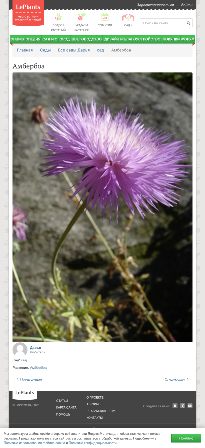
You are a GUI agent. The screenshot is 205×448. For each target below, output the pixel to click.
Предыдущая (30, 379)
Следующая (175, 379)
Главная (25, 49)
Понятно (186, 438)
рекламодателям (100, 411)
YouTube (190, 405)
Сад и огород (56, 38)
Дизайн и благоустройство (132, 38)
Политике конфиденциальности (92, 442)
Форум (187, 38)
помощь (63, 414)
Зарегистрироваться (155, 4)
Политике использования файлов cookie (34, 442)
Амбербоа (38, 367)
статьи (62, 400)
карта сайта (66, 407)
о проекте (95, 397)
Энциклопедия (25, 38)
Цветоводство (87, 38)
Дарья (35, 347)
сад (100, 49)
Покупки (171, 38)
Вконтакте (175, 405)
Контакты (94, 417)
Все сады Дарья (74, 49)
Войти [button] (186, 4)
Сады (45, 49)
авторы (92, 404)
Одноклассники (182, 405)
